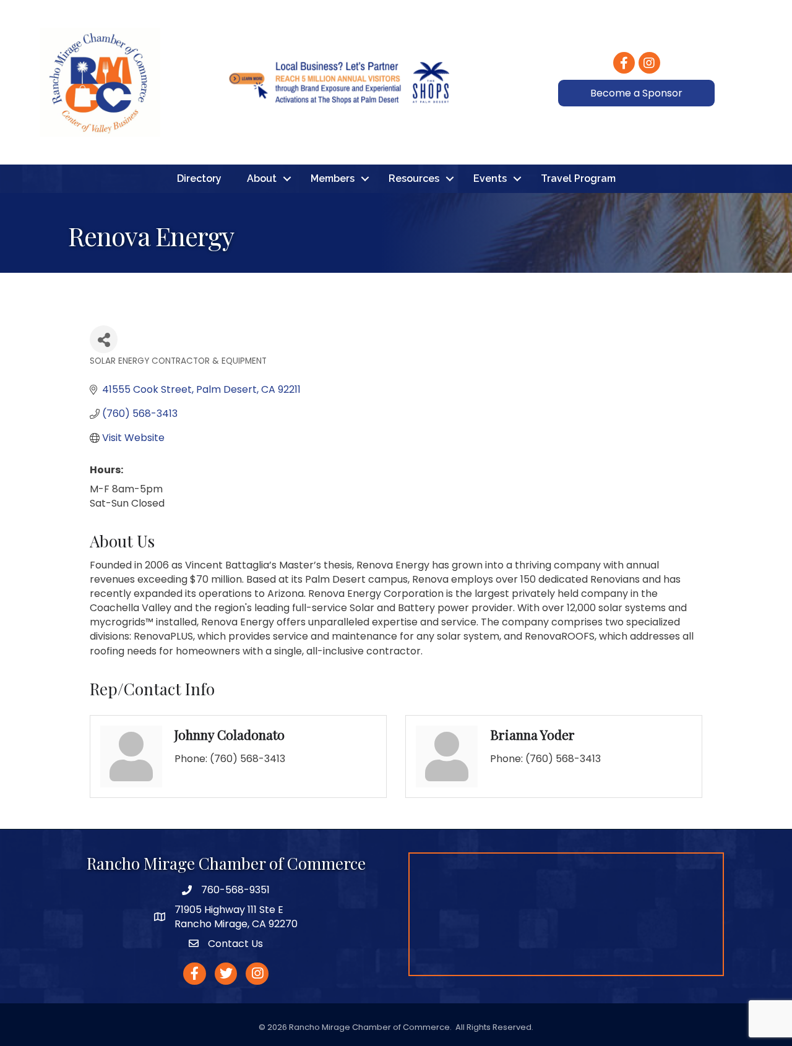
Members (333, 178)
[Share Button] (104, 339)
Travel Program (578, 178)
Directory (199, 178)
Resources (414, 178)
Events (490, 178)
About (262, 178)
